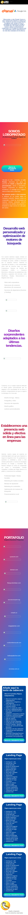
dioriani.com (14, 569)
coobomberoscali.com (14, 642)
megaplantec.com (14, 626)
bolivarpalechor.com (14, 655)
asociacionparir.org (14, 599)
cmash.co (14, 612)
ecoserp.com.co (14, 669)
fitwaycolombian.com (14, 583)
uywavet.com (14, 556)
